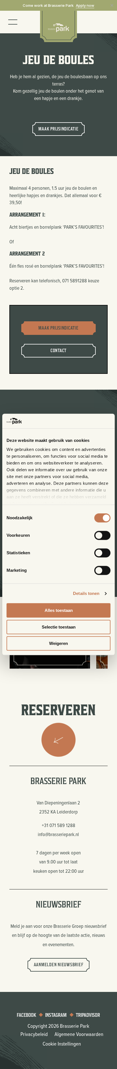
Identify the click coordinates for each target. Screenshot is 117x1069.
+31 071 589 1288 (58, 825)
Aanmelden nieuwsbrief (58, 964)
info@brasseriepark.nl (58, 834)
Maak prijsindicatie (58, 128)
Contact (58, 350)
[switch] (102, 535)
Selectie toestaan (59, 627)
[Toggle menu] (13, 22)
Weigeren (58, 643)
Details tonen (86, 593)
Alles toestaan (59, 610)
